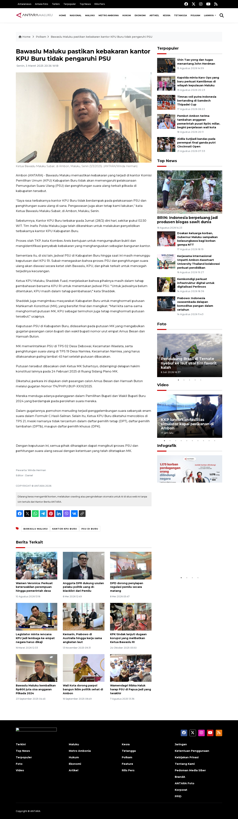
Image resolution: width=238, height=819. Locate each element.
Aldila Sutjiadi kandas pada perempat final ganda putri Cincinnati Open (196, 142)
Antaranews (24, 4)
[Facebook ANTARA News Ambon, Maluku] (186, 4)
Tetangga (180, 15)
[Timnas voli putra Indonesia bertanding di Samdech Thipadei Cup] (166, 102)
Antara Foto (41, 4)
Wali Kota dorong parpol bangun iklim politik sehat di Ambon (83, 689)
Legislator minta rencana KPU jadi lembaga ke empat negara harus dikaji (35, 638)
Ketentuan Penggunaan (192, 751)
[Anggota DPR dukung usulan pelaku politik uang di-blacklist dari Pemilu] (83, 565)
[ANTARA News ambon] (34, 15)
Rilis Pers (99, 4)
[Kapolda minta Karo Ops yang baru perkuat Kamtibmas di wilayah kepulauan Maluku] (166, 83)
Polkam (195, 15)
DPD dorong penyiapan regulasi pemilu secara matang (126, 587)
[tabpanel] (189, 355)
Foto (161, 324)
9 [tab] (209, 440)
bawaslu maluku (35, 528)
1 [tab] (178, 380)
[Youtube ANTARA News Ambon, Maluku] (208, 4)
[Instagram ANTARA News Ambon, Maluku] (200, 4)
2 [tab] (184, 380)
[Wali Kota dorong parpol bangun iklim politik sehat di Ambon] (83, 668)
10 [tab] (215, 440)
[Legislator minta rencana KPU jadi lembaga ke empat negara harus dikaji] (36, 616)
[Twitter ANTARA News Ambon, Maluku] (193, 4)
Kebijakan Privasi (187, 757)
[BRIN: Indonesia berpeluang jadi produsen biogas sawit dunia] (189, 192)
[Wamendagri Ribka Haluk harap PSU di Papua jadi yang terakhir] (131, 668)
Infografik (166, 445)
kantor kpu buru (64, 528)
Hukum (126, 15)
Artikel (154, 15)
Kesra (166, 15)
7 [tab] (198, 440)
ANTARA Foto (184, 783)
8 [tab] (203, 440)
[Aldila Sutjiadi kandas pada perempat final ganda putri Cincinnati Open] (166, 144)
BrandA (180, 777)
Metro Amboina (109, 15)
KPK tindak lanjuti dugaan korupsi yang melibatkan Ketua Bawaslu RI (128, 638)
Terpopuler (69, 4)
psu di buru (89, 528)
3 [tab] (190, 380)
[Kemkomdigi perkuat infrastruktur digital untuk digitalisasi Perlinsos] (166, 284)
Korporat (181, 790)
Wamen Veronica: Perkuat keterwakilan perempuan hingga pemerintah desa (34, 587)
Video (163, 385)
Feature (127, 764)
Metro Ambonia (80, 751)
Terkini (56, 4)
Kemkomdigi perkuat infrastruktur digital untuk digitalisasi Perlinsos (195, 283)
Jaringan (181, 744)
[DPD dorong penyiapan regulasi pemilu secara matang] (131, 565)
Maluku (90, 15)
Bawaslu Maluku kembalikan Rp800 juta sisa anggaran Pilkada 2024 (36, 689)
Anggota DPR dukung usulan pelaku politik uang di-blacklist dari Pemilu (83, 587)
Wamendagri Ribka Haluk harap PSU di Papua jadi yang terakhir (130, 689)
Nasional (75, 15)
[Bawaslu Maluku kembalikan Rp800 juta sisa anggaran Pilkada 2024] (36, 668)
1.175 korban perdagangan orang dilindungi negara (185, 562)
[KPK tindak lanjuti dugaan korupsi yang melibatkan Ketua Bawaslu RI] (131, 616)
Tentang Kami (185, 764)
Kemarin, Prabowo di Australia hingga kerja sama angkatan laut (82, 638)
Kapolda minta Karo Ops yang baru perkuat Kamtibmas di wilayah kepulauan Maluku (198, 81)
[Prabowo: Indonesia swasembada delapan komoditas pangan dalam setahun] (166, 303)
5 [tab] (201, 380)
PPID (178, 796)
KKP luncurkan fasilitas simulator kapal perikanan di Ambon (187, 423)
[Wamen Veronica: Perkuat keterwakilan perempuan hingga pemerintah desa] (36, 565)
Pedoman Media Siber (190, 770)
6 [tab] (192, 440)
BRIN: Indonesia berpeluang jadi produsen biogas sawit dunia (187, 219)
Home (62, 15)
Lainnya (209, 15)
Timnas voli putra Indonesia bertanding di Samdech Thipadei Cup (196, 100)
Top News (85, 4)
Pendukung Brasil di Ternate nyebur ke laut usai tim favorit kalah (189, 362)
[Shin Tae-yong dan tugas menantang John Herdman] (166, 65)
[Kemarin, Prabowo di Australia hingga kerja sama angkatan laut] (83, 616)
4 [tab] (195, 380)
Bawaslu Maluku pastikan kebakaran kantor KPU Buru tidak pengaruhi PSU (101, 36)
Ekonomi (140, 15)
